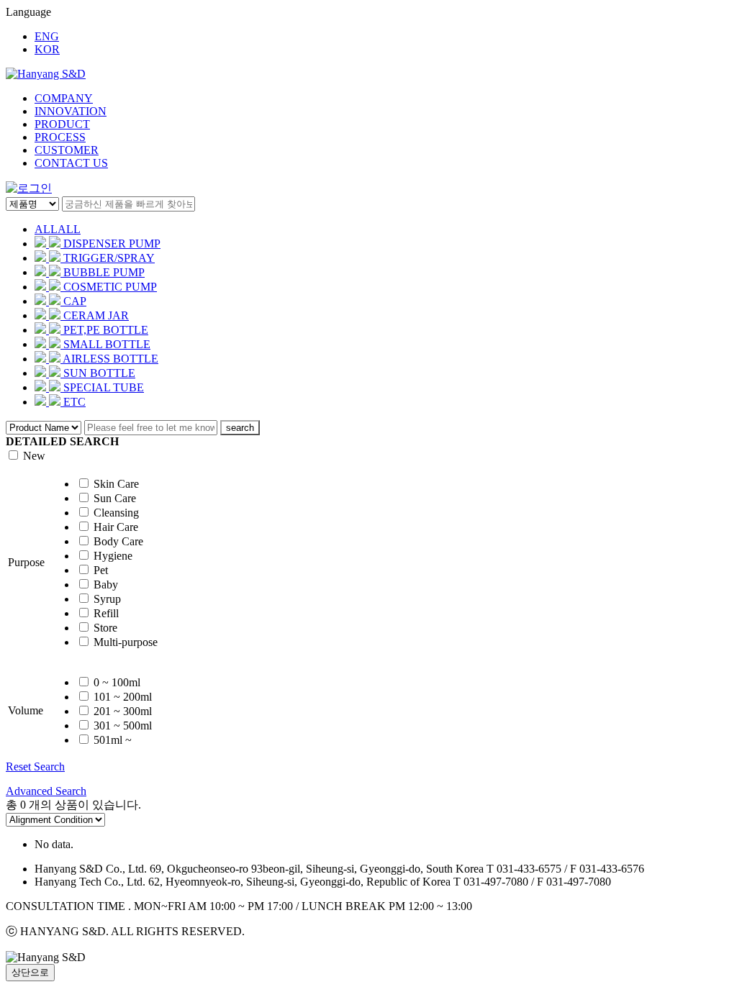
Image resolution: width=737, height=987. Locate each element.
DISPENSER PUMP (111, 243)
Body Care (118, 541)
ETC (74, 402)
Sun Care (115, 498)
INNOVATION (71, 111)
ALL (58, 229)
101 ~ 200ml (123, 697)
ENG (47, 36)
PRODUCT (62, 124)
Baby (106, 584)
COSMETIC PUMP (110, 287)
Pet (101, 570)
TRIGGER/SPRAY (109, 258)
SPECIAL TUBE (103, 387)
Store (105, 628)
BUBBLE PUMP (104, 272)
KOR (47, 49)
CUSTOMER (67, 150)
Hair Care (116, 527)
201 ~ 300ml (123, 711)
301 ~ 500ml (123, 725)
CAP (74, 301)
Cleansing (116, 512)
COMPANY (64, 98)
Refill (106, 613)
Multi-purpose (126, 642)
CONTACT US (71, 163)
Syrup (107, 599)
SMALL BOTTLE (106, 344)
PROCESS (60, 137)
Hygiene (113, 556)
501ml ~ (113, 740)
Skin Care (116, 484)
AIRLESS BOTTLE (110, 358)
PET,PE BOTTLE (105, 330)
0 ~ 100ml (117, 682)
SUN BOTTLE (99, 373)
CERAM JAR (96, 315)
